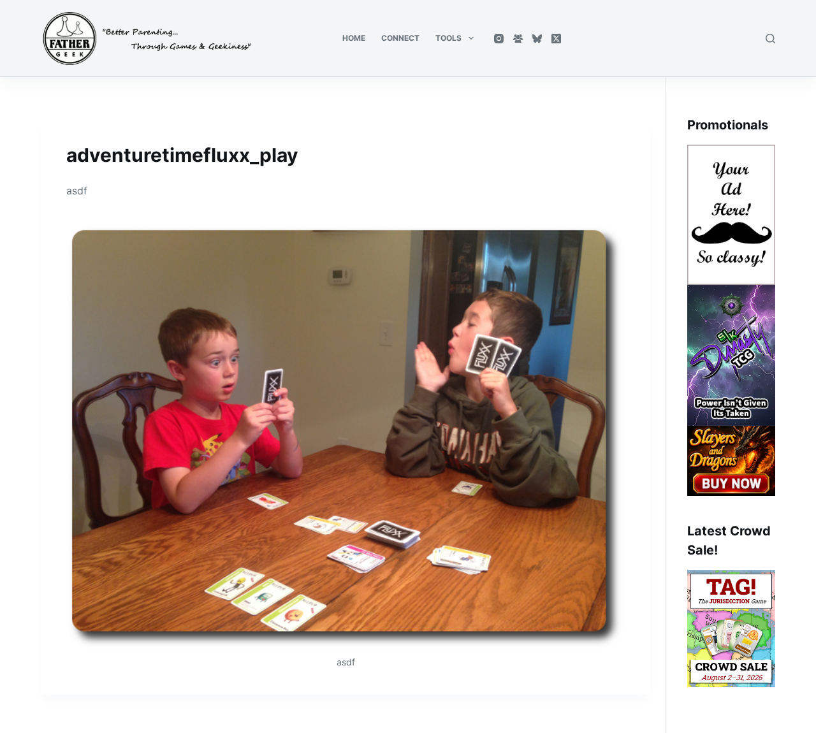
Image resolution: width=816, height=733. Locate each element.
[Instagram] (499, 38)
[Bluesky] (537, 38)
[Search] (770, 38)
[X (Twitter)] (556, 38)
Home (353, 38)
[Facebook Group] (518, 38)
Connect (400, 38)
